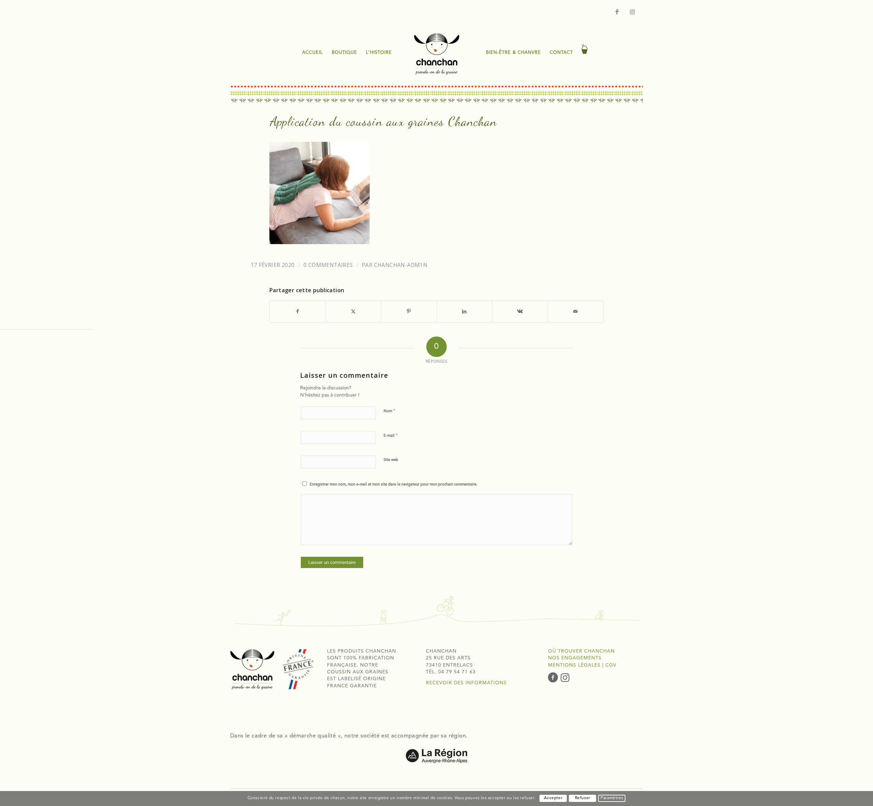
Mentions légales (574, 665)
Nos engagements (575, 658)
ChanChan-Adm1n (401, 265)
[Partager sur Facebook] (297, 311)
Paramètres (612, 798)
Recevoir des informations (466, 683)
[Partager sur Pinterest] (408, 311)
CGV (611, 665)
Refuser (582, 798)
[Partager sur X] (353, 311)
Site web (391, 460)
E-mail (391, 435)
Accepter (553, 798)
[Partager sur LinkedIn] (464, 311)
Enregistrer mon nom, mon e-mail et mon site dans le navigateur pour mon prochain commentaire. (393, 485)
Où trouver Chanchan (581, 651)
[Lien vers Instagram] (632, 12)
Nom (389, 411)
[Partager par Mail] (575, 311)
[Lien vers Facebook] (617, 12)
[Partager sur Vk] (520, 311)
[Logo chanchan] (436, 53)
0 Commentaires (328, 265)
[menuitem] (312, 52)
